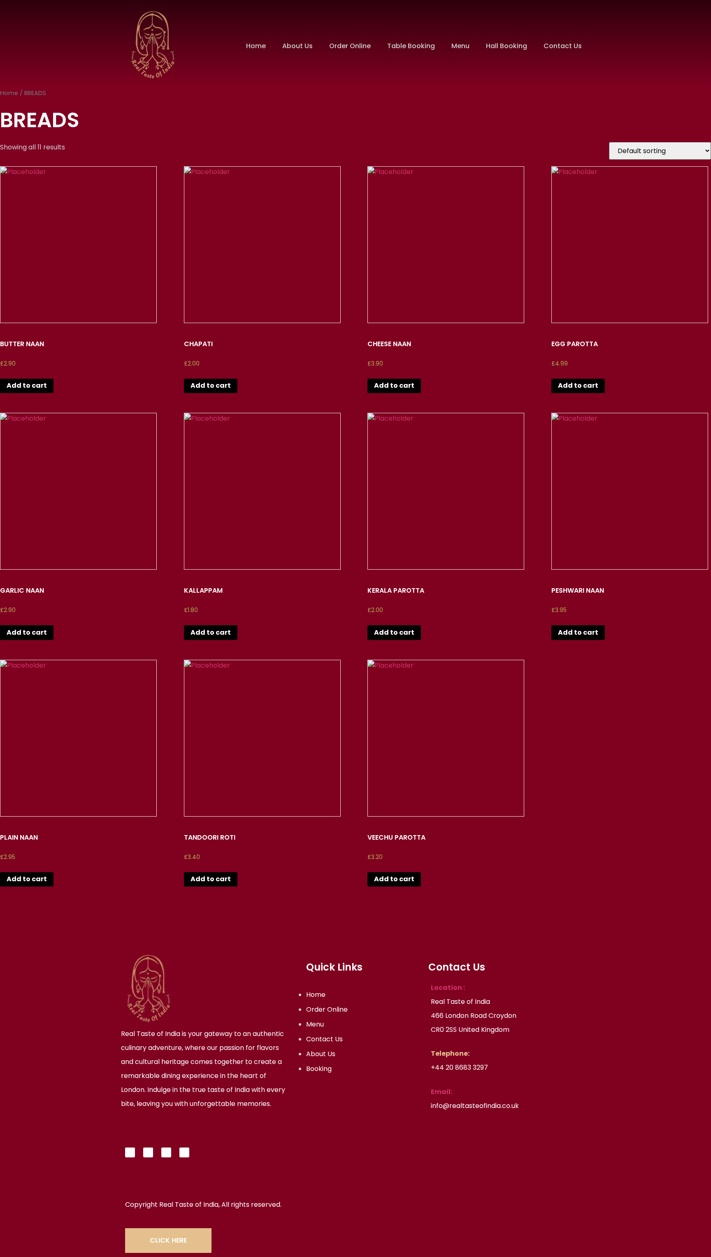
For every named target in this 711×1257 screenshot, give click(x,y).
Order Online (350, 46)
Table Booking (411, 46)
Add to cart (27, 385)
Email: (441, 1091)
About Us (297, 46)
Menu (460, 46)
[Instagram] (166, 1152)
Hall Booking (506, 46)
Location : (448, 987)
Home (256, 46)
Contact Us (563, 46)
